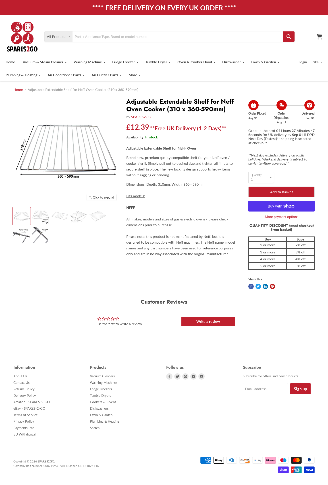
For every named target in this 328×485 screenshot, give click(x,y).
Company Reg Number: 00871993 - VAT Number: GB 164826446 (56, 466)
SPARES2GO (141, 117)
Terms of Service (25, 415)
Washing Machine (88, 62)
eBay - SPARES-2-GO (29, 408)
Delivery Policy (24, 395)
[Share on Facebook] (251, 286)
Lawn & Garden (264, 62)
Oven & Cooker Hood (195, 62)
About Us (20, 376)
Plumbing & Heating (22, 75)
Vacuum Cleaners (102, 376)
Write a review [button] (208, 321)
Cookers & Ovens (103, 402)
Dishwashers (99, 408)
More (133, 75)
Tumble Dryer (156, 62)
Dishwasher (232, 62)
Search (95, 428)
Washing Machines (104, 382)
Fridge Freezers (101, 389)
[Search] (289, 36)
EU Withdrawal (24, 434)
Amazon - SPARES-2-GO (31, 402)
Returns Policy (24, 389)
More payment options (281, 217)
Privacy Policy (23, 421)
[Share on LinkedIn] (265, 286)
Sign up (300, 388)
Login (303, 62)
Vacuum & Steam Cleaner (43, 62)
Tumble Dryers (100, 395)
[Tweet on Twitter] (258, 286)
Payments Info (23, 428)
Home (10, 62)
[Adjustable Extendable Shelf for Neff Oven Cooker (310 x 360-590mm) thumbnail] (22, 216)
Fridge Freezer (124, 62)
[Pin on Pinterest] (272, 286)
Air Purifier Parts (105, 75)
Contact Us (21, 382)
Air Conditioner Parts (65, 75)
